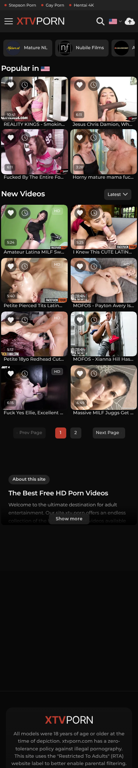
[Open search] (100, 21)
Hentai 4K (84, 5)
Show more (69, 518)
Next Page (107, 433)
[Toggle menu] (8, 21)
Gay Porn (55, 5)
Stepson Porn (22, 5)
